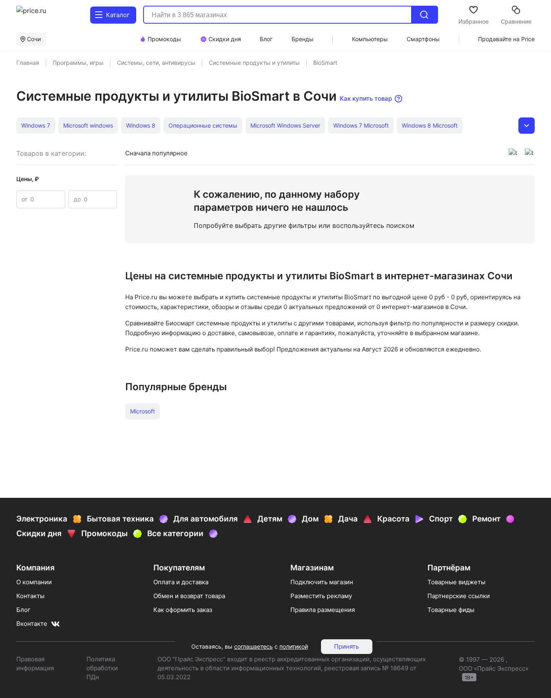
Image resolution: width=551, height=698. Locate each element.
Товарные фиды (450, 610)
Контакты (30, 596)
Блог (23, 610)
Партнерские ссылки (458, 596)
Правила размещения (322, 610)
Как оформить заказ (182, 610)
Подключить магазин (321, 582)
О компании (34, 582)
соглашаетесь (253, 646)
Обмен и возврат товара (189, 596)
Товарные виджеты (456, 582)
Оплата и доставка (180, 582)
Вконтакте (31, 623)
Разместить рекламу (321, 596)
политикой (293, 646)
